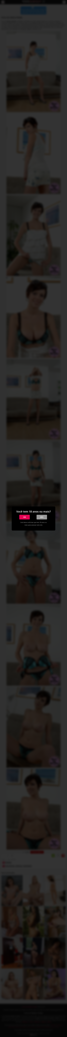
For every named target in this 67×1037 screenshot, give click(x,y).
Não (41, 517)
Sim (24, 517)
